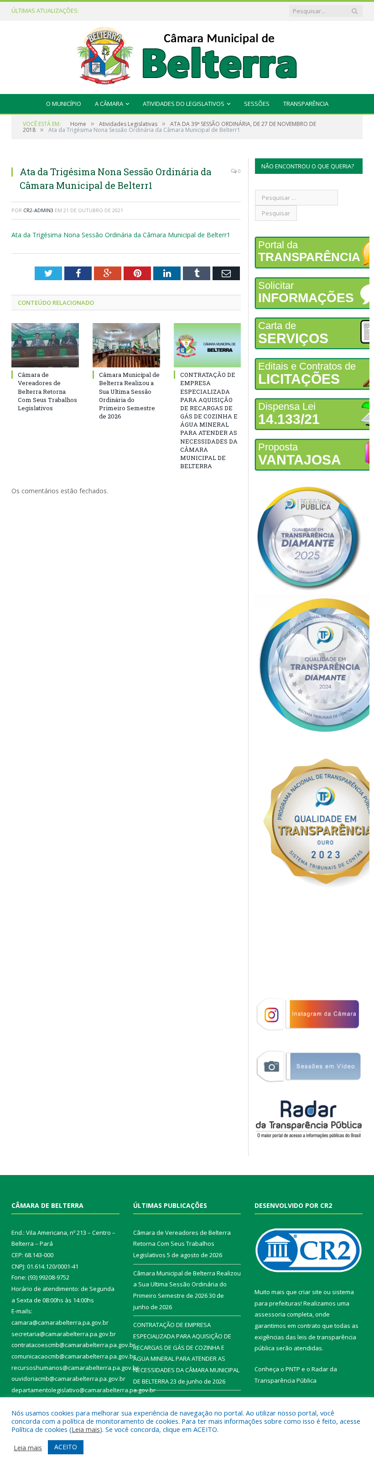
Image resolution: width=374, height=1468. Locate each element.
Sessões (257, 103)
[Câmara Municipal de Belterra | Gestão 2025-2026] (187, 55)
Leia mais (86, 1429)
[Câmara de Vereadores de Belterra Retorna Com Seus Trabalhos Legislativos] (45, 345)
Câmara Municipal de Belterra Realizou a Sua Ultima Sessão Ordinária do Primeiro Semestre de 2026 (145, 11)
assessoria (270, 1314)
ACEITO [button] (65, 1446)
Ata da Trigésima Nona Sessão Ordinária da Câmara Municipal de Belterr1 (120, 234)
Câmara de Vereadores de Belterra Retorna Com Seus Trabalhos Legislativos (47, 391)
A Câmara (109, 103)
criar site (310, 1292)
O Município (63, 103)
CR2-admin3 (38, 210)
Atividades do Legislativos (183, 103)
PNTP (293, 1369)
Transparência (305, 103)
